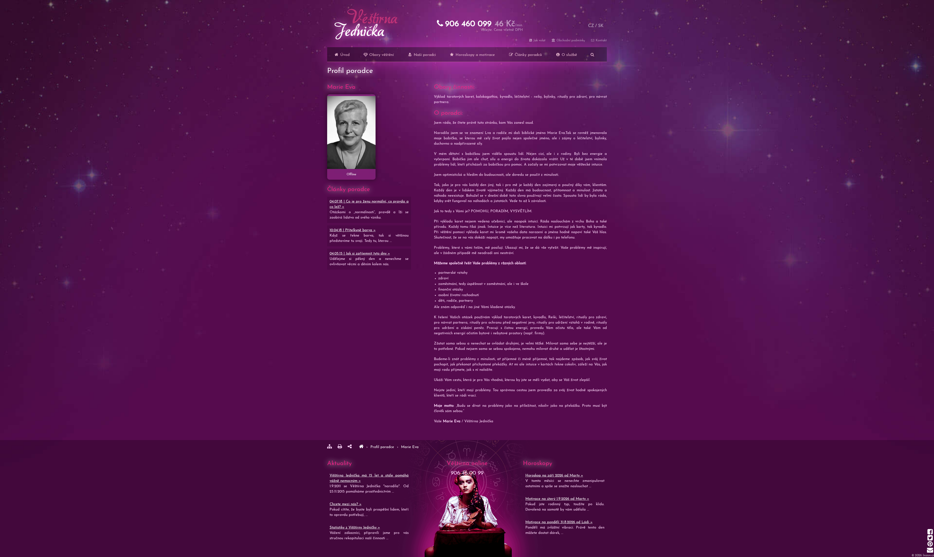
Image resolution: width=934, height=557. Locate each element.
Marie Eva (410, 447)
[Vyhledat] (592, 54)
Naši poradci (424, 55)
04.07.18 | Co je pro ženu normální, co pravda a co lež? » (369, 204)
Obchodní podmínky (570, 40)
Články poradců (527, 55)
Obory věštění (381, 55)
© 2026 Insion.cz (923, 555)
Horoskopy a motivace (474, 55)
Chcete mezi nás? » (345, 504)
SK (600, 26)
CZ (591, 26)
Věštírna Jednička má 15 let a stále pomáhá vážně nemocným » (369, 478)
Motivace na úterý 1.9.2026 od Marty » (557, 499)
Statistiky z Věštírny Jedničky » (355, 528)
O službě (568, 55)
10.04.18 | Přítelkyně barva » (353, 230)
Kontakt (601, 40)
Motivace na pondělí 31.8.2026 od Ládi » (559, 522)
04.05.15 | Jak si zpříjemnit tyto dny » (360, 254)
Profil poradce (382, 447)
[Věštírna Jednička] (361, 447)
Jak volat (539, 40)
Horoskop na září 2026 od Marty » (554, 475)
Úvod (344, 55)
